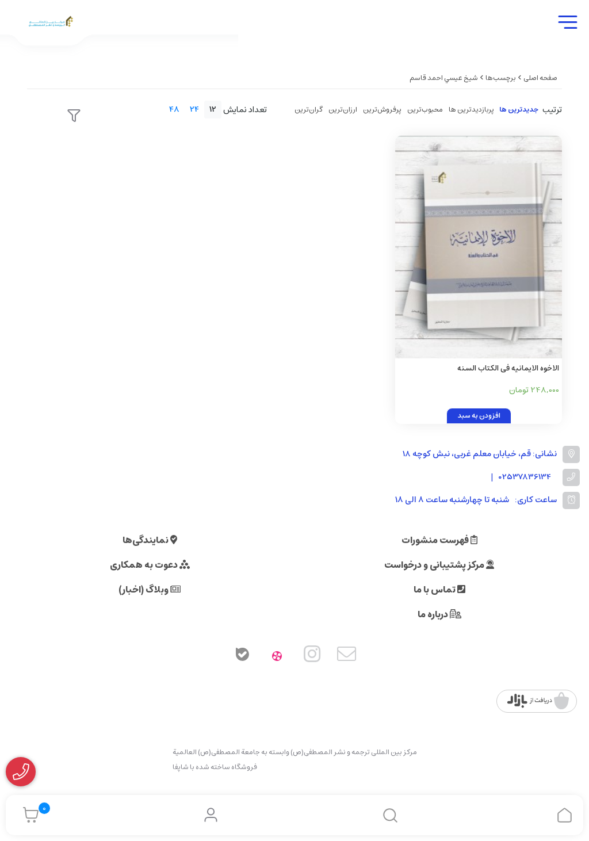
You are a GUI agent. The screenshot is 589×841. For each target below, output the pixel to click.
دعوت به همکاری (144, 565)
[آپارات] (277, 656)
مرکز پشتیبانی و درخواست (435, 565)
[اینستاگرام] (312, 656)
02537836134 (525, 477)
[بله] (242, 656)
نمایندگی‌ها (146, 540)
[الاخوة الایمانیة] (478, 247)
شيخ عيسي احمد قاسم (444, 78)
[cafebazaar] (538, 701)
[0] (28, 815)
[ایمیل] (347, 656)
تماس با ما (435, 590)
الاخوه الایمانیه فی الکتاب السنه (508, 368)
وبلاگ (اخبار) (144, 590)
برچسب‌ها (500, 78)
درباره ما (434, 614)
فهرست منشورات (436, 540)
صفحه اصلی (540, 78)
